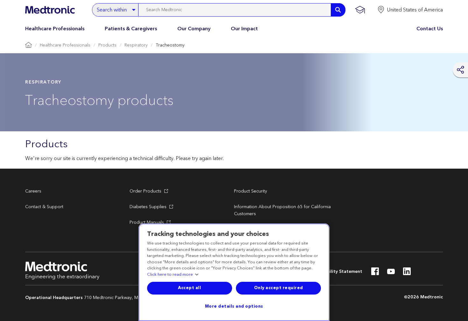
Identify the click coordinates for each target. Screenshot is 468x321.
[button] (410, 9)
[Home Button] (28, 45)
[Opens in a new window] (375, 273)
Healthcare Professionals (54, 28)
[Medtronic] (49, 10)
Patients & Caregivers (131, 28)
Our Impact (244, 28)
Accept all (189, 287)
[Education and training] (360, 10)
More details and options (234, 306)
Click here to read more (170, 275)
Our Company (193, 28)
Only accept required (278, 287)
